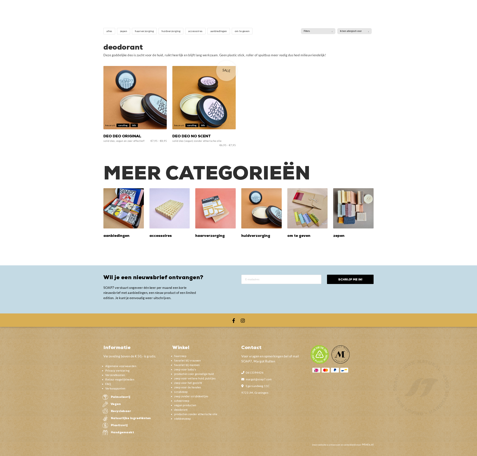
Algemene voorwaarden (120, 366)
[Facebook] (233, 320)
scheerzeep (181, 400)
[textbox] (316, 31)
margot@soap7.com (258, 379)
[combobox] (318, 31)
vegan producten (185, 405)
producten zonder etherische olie (195, 414)
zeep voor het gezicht (188, 382)
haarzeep (180, 356)
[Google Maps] (242, 385)
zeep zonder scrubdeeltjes (191, 396)
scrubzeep (181, 391)
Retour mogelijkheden (119, 379)
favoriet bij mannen (187, 365)
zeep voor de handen (187, 387)
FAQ (108, 384)
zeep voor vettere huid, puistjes (195, 378)
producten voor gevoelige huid (194, 373)
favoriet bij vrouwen (187, 360)
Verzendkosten (115, 375)
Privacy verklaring (117, 370)
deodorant (181, 409)
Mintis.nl (368, 444)
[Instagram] (243, 320)
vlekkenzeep (182, 418)
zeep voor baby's (185, 369)
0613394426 (254, 372)
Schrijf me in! (350, 280)
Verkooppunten (115, 388)
